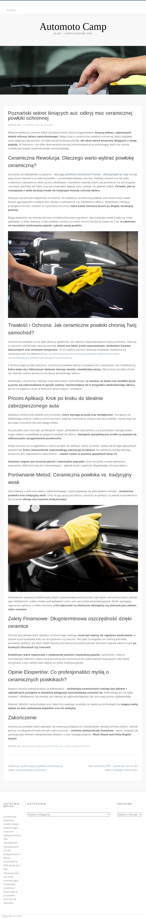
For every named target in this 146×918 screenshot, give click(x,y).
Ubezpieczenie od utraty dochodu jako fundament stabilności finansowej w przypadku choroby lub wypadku (11, 888)
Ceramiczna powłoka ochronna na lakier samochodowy (55, 746)
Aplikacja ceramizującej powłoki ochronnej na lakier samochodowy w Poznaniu (35, 768)
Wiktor (48, 125)
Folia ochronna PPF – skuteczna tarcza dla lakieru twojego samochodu (113, 768)
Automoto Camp (73, 26)
